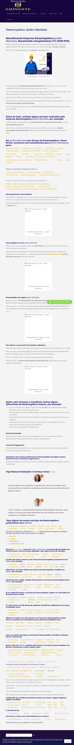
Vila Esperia (36, 151)
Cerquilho (39, 564)
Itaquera (54, 526)
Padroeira (49, 597)
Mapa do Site (53, 13)
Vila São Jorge (14, 674)
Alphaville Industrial (16, 650)
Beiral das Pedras (12, 175)
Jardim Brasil (30, 157)
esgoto (8, 311)
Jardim (37, 671)
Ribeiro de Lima (14, 667)
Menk (38, 602)
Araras (46, 567)
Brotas (59, 160)
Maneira (26, 713)
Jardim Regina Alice (25, 671)
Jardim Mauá (13, 640)
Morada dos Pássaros (29, 667)
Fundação (9, 629)
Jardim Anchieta (40, 642)
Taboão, (44, 556)
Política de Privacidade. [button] (24, 742)
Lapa (60, 526)
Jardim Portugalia (15, 719)
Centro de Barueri (12, 671)
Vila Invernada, (14, 554)
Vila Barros (40, 662)
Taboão (57, 610)
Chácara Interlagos (13, 151)
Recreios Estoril (41, 157)
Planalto (22, 610)
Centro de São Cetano (52, 629)
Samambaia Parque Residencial (49, 175)
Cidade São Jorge (15, 574)
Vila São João (39, 674)
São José (47, 626)
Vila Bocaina (49, 640)
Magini (51, 642)
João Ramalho (27, 577)
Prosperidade (39, 629)
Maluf (49, 705)
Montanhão (13, 610)
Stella (39, 577)
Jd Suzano (26, 719)
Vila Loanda (39, 154)
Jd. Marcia (12, 590)
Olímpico (30, 623)
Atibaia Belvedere (41, 160)
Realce (56, 707)
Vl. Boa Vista (45, 655)
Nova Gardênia (11, 154)
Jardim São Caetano (22, 629)
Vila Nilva (12, 662)
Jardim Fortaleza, (57, 554)
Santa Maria (10, 623)
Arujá (47, 526)
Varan (50, 702)
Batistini (12, 615)
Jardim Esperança (29, 655)
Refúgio (8, 184)
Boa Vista (30, 626)
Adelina (46, 713)
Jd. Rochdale (13, 597)
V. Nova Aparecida (15, 585)
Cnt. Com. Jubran (51, 662)
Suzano (40, 528)
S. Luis (57, 642)
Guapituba (13, 642)
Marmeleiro (51, 157)
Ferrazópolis (30, 610)
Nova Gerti (38, 623)
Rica (55, 702)
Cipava (11, 602)
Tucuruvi (22, 528)
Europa (24, 705)
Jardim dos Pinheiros (13, 148)
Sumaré (47, 564)
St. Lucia (63, 707)
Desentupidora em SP (13, 13)
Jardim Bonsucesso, (16, 556)
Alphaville (60, 650)
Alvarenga (39, 610)
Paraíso (60, 528)
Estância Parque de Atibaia (48, 189)
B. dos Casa (49, 610)
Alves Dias (38, 612)
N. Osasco (40, 600)
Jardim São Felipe (18, 184)
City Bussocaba (14, 600)
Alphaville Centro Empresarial (19, 676)
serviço (36, 531)
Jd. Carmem (26, 702)
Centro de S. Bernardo (51, 612)
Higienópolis (23, 526)
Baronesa (48, 600)
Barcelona (9, 626)
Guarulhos (32, 526)
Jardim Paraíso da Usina (14, 189)
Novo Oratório (14, 577)
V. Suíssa (27, 587)
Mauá (52, 567)
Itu (57, 564)
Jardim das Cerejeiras (31, 189)
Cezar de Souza (28, 585)
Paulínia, (29, 567)
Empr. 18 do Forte (15, 652)
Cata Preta (41, 574)
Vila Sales (46, 151)
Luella (62, 705)
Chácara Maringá (44, 186)
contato (57, 86)
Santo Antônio (20, 626)
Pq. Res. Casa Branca (61, 713)
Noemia (23, 642)
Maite (50, 707)
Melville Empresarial (48, 650)
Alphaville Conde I (45, 667)
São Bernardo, (14, 567)
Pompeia (38, 705)
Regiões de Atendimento (29, 13)
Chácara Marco (29, 652)
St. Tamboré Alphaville (31, 650)
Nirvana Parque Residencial (15, 172)
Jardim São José (14, 705)
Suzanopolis (35, 719)
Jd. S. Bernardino (40, 702)
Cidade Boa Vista (15, 702)
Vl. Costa (48, 719)
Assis (58, 640)
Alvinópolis (54, 151)
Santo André (30, 564)
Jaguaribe (32, 597)
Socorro (57, 587)
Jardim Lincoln (37, 713)
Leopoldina (13, 528)
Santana (31, 528)
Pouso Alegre (30, 662)
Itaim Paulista (49, 528)
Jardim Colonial (31, 184)
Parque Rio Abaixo (44, 184)
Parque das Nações (34, 172)
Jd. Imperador (14, 713)
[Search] (34, 735)
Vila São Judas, (29, 556)
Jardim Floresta (48, 172)
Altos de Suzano (60, 719)
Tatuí (53, 564)
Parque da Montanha (24, 160)
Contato (9, 19)
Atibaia (58, 154)
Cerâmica (38, 626)
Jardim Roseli (49, 154)
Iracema (39, 676)
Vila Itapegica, (55, 556)
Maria (55, 600)
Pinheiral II (19, 157)
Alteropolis (13, 707)
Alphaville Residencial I (49, 652)
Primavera (39, 640)
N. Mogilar (38, 585)
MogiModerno (49, 585)
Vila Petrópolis (26, 151)
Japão (62, 702)
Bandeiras (40, 597)
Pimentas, (45, 554)
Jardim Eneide (49, 148)
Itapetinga (38, 148)
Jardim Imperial (11, 160)
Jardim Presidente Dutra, (30, 554)
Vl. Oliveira (47, 587)
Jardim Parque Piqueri (28, 175)
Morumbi (25, 154)
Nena (55, 705)
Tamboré (56, 667)
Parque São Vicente (27, 640)
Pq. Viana (59, 655)
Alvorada (33, 574)
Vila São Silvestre (53, 676)
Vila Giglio (60, 148)
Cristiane (25, 574)
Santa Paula (20, 623)
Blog (61, 13)
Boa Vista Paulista (28, 707)
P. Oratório (57, 577)
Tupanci (21, 674)
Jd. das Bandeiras (15, 587)
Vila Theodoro (40, 707)
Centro (58, 585)
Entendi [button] (67, 741)
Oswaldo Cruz (49, 623)
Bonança (57, 597)
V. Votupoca (13, 655)
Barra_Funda (13, 526)
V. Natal (37, 587)
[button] (59, 302)
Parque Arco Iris (27, 148)
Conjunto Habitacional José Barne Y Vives (20, 186)
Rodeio (25, 590)
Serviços (43, 13)
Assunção (49, 577)
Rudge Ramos (14, 612)
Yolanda (30, 602)
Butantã (41, 526)
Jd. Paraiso (20, 662)
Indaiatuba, (13, 564)
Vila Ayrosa (23, 597)
